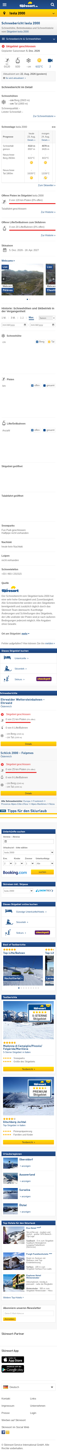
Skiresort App (10, 1351)
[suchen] (52, 4)
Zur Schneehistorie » (44, 116)
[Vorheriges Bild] (5, 969)
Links (33, 1398)
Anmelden (9, 1319)
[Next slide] (53, 279)
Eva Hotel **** (33, 1228)
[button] (15, 873)
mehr (25, 633)
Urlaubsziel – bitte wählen (15, 848)
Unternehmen (37, 1405)
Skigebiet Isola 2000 (18, 31)
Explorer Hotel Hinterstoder (33, 1276)
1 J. (22, 317)
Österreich (6, 706)
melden (49, 643)
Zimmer (28, 859)
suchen (42, 872)
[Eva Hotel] (9, 1235)
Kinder (17, 859)
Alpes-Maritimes (39, 804)
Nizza (52, 804)
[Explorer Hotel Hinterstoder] (9, 1283)
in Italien (26, 1052)
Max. (31, 317)
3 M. (13, 317)
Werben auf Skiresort (14, 1420)
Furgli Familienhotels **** (39, 1254)
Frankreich (38, 801)
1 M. (4, 317)
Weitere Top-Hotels (12, 1297)
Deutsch (14, 1387)
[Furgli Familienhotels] (9, 1261)
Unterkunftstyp (42, 859)
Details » (31, 140)
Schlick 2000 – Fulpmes (17, 753)
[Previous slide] (4, 279)
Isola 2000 (17, 13)
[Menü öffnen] (4, 4)
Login (33, 1413)
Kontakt (6, 1398)
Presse (6, 1413)
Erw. (5, 859)
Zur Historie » (48, 212)
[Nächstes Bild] (51, 969)
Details (28, 744)
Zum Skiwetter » (46, 185)
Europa (26, 801)
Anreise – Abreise (11, 837)
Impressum (8, 1405)
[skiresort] (28, 4)
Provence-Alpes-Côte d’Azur (14, 804)
